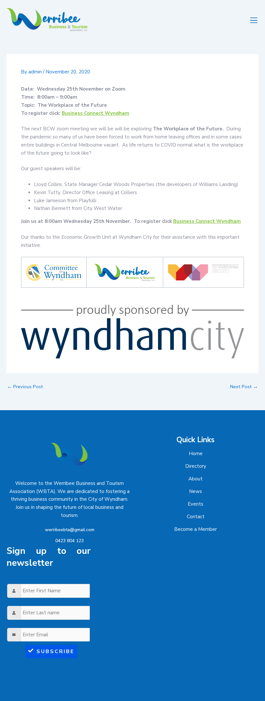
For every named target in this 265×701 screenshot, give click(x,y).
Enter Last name (26, 601)
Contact (196, 516)
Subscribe (55, 651)
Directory (195, 466)
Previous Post (25, 386)
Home (196, 453)
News (195, 491)
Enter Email (20, 623)
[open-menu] (254, 20)
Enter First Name (27, 579)
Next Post (244, 386)
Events (195, 504)
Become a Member (195, 529)
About (195, 479)
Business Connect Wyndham (95, 113)
